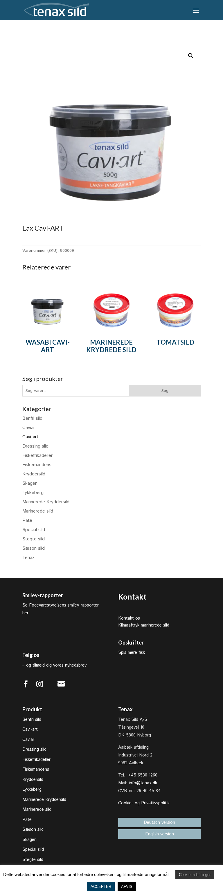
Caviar (28, 427)
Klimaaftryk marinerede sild (143, 625)
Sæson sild (33, 548)
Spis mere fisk (131, 652)
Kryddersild (33, 474)
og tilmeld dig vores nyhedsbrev (56, 665)
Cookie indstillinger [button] (195, 875)
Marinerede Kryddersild (45, 502)
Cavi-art (30, 437)
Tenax (28, 557)
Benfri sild (32, 418)
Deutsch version (159, 822)
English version (159, 834)
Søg (164, 391)
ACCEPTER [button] (101, 886)
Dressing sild (35, 446)
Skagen (29, 483)
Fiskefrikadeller (37, 455)
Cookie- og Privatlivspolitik (144, 803)
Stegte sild (33, 539)
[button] (191, 55)
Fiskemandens (36, 464)
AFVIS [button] (126, 886)
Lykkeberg (33, 492)
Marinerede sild (37, 511)
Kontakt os (129, 618)
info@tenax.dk (143, 783)
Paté (27, 520)
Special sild (33, 529)
